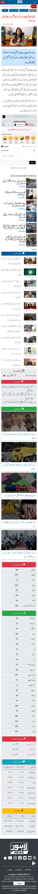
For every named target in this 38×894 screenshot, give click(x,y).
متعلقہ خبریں (17, 253)
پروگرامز (5, 10)
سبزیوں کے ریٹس (17, 613)
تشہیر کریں (18, 869)
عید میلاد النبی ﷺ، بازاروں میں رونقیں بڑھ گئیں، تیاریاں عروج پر (17, 396)
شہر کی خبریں (24, 10)
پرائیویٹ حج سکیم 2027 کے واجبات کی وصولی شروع (18, 401)
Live (3, 2)
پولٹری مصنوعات (17, 739)
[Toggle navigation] (34, 2)
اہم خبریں (17, 381)
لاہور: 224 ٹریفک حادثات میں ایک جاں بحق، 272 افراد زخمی (19, 524)
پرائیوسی (9, 869)
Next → (33, 249)
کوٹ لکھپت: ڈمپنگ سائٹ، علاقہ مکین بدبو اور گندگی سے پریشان (19, 466)
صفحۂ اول (33, 10)
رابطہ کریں (28, 869)
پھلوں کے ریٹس (17, 564)
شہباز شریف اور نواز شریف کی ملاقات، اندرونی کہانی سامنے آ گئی (17, 388)
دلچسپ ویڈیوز (14, 10)
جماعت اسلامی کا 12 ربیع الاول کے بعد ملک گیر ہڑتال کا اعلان (19, 436)
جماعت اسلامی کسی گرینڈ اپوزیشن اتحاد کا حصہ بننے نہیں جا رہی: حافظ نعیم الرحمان (19, 554)
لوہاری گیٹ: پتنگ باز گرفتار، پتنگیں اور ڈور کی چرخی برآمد (20, 495)
